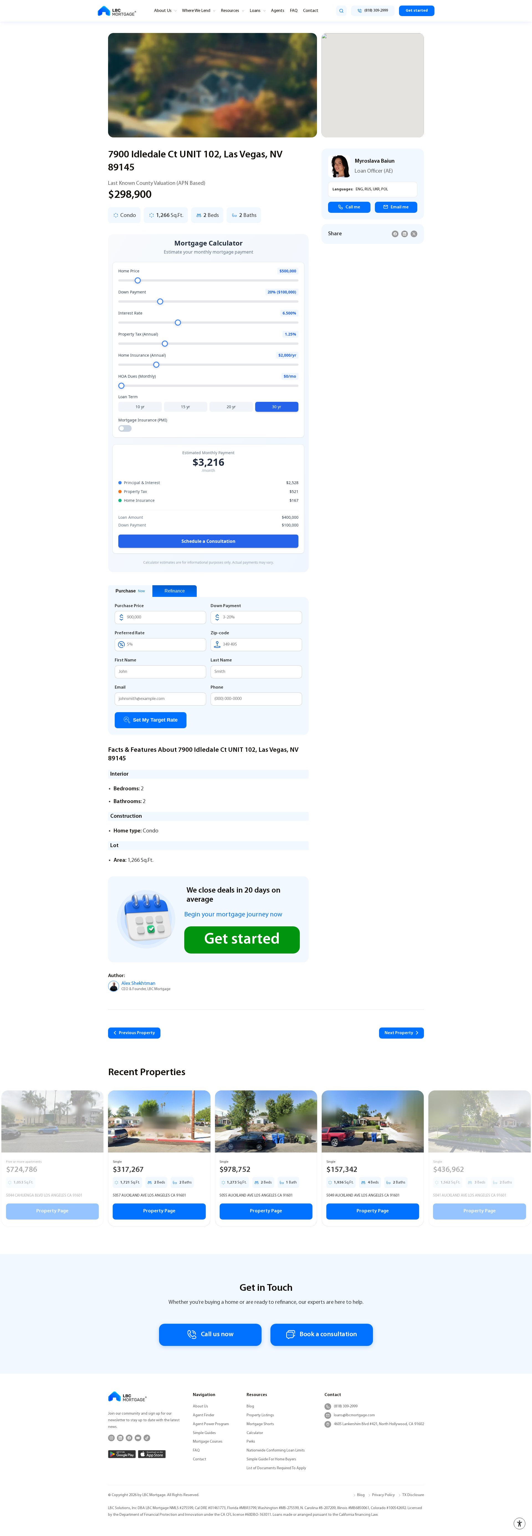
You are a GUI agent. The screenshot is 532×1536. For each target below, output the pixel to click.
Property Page (52, 1211)
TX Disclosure (413, 1495)
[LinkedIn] (120, 1438)
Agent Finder (203, 1415)
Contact (310, 11)
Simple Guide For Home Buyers (271, 1459)
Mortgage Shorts (260, 1424)
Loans (255, 11)
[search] (341, 11)
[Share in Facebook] (395, 234)
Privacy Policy (383, 1495)
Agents (277, 11)
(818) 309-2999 (345, 1406)
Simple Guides (204, 1433)
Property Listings (260, 1415)
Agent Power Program (211, 1424)
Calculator (255, 1433)
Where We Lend (196, 11)
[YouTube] (138, 1438)
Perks (251, 1442)
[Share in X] (414, 234)
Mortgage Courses (207, 1442)
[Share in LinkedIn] (404, 234)
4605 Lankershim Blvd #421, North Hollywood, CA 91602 (379, 1424)
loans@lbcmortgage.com (354, 1415)
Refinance (175, 591)
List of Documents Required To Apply (276, 1468)
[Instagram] (111, 1438)
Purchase (130, 591)
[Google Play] (122, 1454)
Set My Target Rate (155, 720)
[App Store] (152, 1454)
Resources (230, 11)
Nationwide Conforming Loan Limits (276, 1450)
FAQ (294, 11)
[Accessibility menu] (519, 1523)
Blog (250, 1406)
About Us (163, 11)
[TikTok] (147, 1438)
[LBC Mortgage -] (117, 11)
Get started (417, 11)
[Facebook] (129, 1438)
